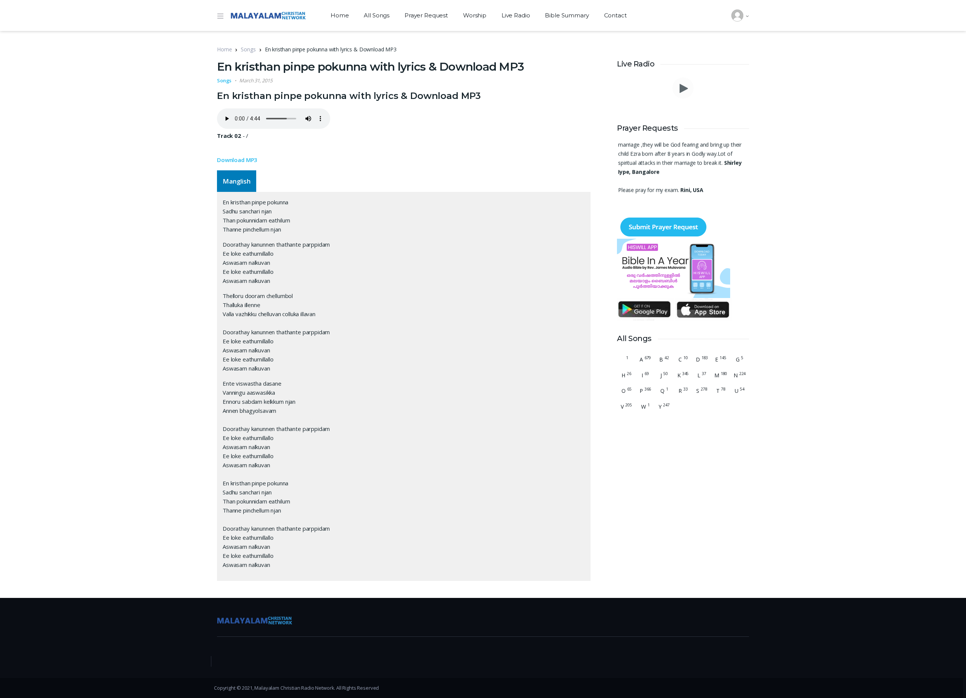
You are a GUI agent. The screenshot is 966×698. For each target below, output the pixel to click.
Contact (615, 15)
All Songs (376, 15)
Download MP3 (237, 160)
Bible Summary (567, 15)
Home (340, 15)
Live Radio (515, 15)
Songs (248, 49)
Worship (474, 15)
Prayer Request (426, 15)
